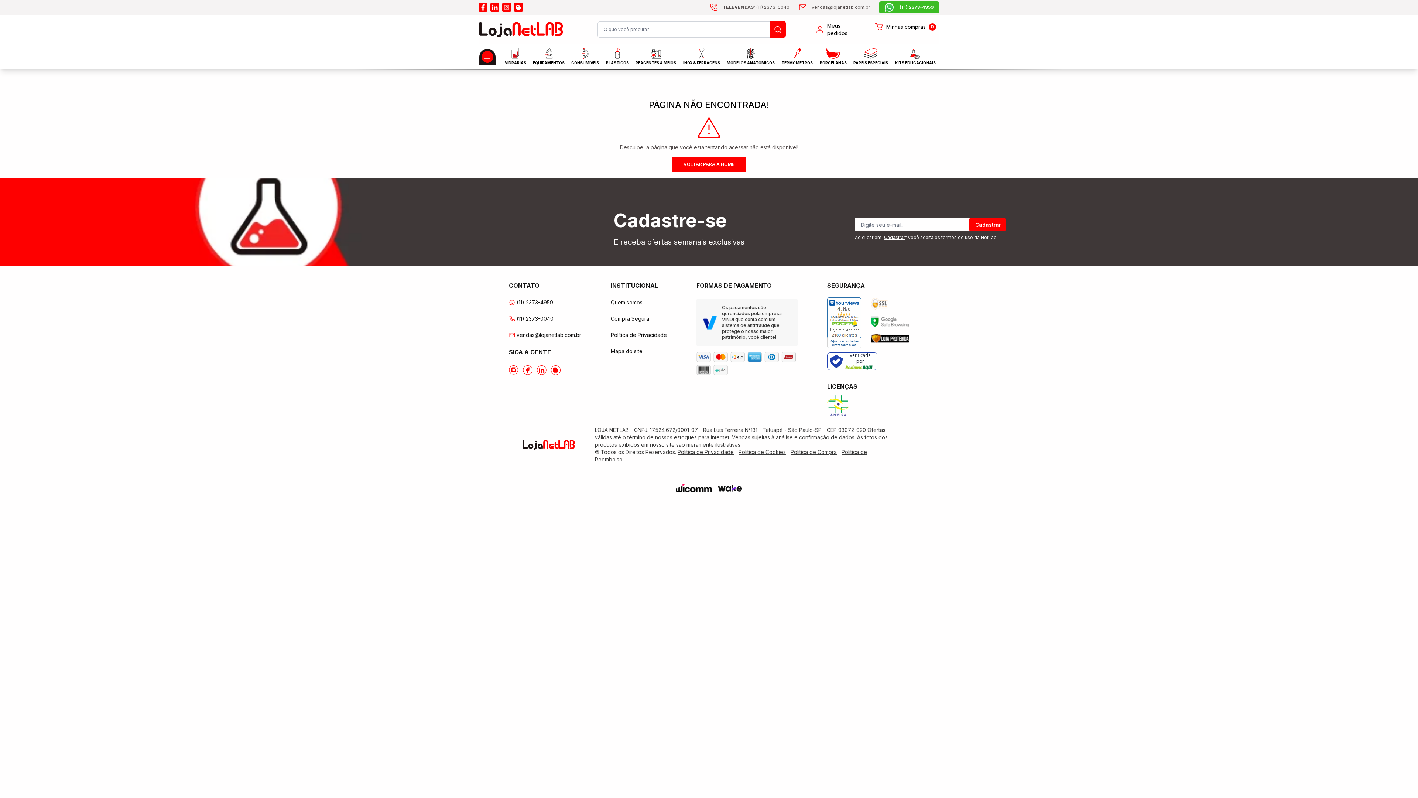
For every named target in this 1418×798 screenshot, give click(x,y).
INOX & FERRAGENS (701, 63)
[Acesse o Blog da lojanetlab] (556, 370)
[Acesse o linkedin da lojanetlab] (494, 7)
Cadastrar (988, 225)
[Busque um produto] (778, 29)
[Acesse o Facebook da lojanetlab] (527, 370)
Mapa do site (627, 351)
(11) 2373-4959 (535, 302)
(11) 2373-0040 (535, 319)
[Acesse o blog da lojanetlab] (518, 7)
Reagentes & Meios (656, 63)
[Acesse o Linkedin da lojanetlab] (542, 370)
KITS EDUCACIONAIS (915, 63)
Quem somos (627, 302)
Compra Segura (630, 319)
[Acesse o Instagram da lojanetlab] (513, 370)
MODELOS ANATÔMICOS (751, 63)
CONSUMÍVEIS (585, 63)
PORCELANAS (833, 63)
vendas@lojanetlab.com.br (549, 335)
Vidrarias (515, 63)
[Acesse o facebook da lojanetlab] (483, 7)
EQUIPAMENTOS (549, 63)
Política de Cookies (762, 452)
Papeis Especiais (870, 63)
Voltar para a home (709, 164)
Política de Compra (814, 452)
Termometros (797, 63)
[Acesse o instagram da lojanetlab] (506, 7)
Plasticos (617, 63)
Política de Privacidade (639, 335)
